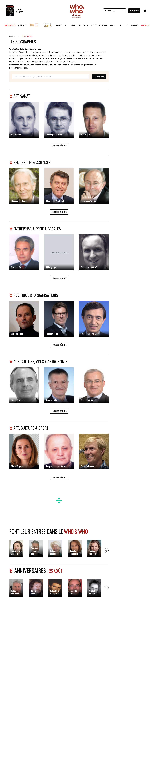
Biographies (10, 25)
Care (120, 25)
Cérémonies (145, 25)
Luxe (126, 25)
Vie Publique (83, 25)
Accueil (12, 36)
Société (93, 25)
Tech (66, 25)
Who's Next (135, 25)
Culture (113, 25)
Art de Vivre (103, 25)
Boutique (22, 25)
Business (59, 25)
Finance (74, 25)
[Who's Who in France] (77, 11)
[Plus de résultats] (106, 550)
